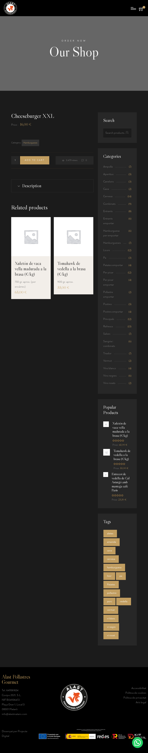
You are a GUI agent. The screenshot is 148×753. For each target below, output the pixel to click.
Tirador (107, 353)
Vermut (107, 360)
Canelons (108, 181)
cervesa (111, 559)
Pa (104, 258)
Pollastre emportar (108, 294)
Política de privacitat (134, 697)
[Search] (127, 132)
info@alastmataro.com (14, 714)
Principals (108, 319)
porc (109, 601)
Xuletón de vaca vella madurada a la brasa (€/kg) (30, 269)
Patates (111, 584)
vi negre (111, 626)
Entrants (108, 211)
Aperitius (108, 174)
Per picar (108, 272)
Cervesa (107, 196)
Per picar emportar (108, 282)
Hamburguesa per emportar (111, 233)
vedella (123, 601)
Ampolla (108, 166)
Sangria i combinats (109, 344)
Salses (106, 334)
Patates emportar (113, 265)
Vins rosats (109, 383)
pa (120, 575)
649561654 (12, 690)
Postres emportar (113, 311)
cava (109, 550)
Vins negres (110, 375)
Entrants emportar (108, 221)
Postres (107, 304)
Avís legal (141, 702)
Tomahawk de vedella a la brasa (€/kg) (71, 269)
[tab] (52, 185)
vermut (111, 609)
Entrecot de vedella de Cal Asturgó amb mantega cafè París (121, 482)
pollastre (111, 592)
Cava (106, 189)
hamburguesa (114, 567)
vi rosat (111, 635)
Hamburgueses (30, 142)
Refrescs (108, 326)
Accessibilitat (138, 688)
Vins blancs (109, 368)
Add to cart (35, 160)
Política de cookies (135, 693)
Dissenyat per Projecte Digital (14, 734)
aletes (110, 533)
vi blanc (111, 618)
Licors (106, 250)
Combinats (109, 204)
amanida (111, 541)
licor (109, 575)
